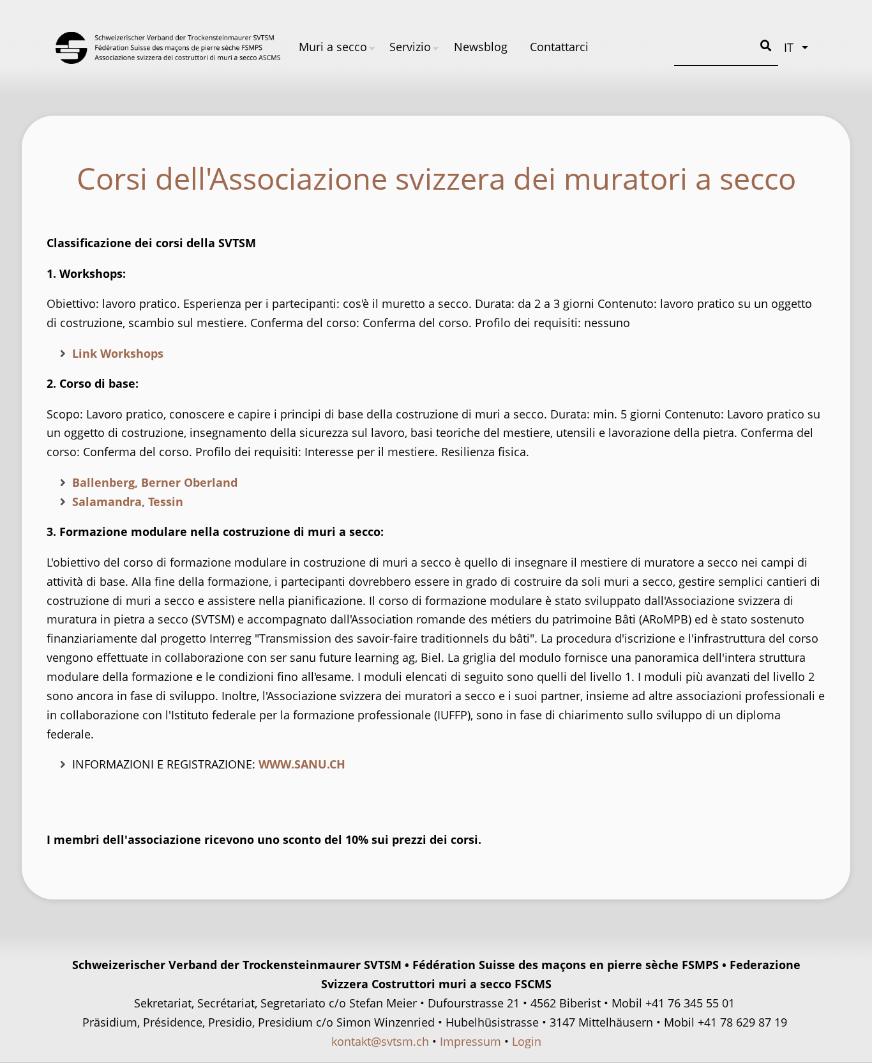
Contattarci (559, 46)
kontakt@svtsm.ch (380, 1041)
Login (526, 1041)
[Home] (168, 48)
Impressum (470, 1041)
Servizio (410, 46)
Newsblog (480, 46)
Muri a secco (333, 46)
